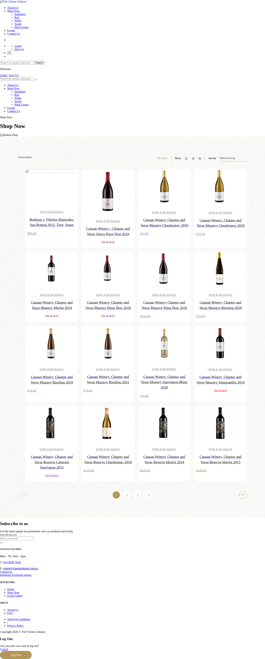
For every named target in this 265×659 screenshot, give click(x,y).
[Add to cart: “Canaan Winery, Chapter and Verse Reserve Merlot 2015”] (205, 423)
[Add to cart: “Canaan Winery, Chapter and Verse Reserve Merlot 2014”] (148, 423)
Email (8, 534)
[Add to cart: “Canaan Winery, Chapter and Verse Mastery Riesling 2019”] (36, 343)
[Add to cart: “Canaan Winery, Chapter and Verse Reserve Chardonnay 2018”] (92, 423)
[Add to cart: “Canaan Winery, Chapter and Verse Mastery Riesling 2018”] (205, 269)
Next (243, 495)
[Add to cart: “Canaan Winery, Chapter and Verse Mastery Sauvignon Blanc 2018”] (148, 343)
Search (39, 62)
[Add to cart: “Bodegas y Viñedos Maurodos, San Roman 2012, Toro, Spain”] (36, 186)
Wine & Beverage (52, 212)
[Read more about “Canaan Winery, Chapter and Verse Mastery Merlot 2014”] (36, 269)
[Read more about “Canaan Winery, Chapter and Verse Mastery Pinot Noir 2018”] (92, 269)
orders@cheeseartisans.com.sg (20, 568)
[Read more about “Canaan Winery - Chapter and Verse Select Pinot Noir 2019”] (92, 191)
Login (17, 45)
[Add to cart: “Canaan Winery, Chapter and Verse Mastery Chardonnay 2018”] (205, 187)
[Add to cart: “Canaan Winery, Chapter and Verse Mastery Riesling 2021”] (92, 343)
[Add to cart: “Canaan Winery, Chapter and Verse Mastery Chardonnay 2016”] (148, 186)
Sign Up (19, 49)
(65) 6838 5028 (12, 562)
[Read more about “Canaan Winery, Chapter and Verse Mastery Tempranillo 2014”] (205, 343)
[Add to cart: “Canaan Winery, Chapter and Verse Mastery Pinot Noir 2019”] (148, 269)
